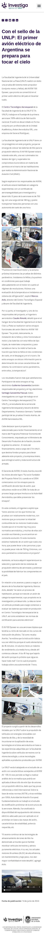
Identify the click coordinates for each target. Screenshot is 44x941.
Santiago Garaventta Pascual (14, 393)
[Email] (10, 20)
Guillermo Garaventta (21, 385)
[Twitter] (6, 20)
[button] (39, 6)
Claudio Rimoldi (19, 318)
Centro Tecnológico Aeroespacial (18, 107)
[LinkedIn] (17, 20)
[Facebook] (3, 20)
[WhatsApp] (13, 20)
